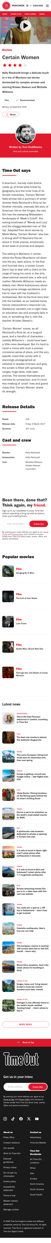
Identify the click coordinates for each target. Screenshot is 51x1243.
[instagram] (5, 1119)
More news (25, 1025)
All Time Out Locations (36, 1161)
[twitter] (29, 1119)
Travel (42, 14)
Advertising (35, 1138)
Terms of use (9, 1196)
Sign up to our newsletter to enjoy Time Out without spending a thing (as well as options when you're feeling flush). (23, 514)
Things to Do (15, 14)
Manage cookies (11, 1210)
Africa (32, 1168)
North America (37, 1184)
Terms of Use (8, 1100)
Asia (32, 1174)
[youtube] (37, 1119)
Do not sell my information (10, 1175)
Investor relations (11, 1143)
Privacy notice (9, 1168)
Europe (33, 1179)
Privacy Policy (17, 535)
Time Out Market (38, 1143)
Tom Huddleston (32, 147)
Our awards (8, 1148)
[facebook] (21, 1119)
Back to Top (28, 1043)
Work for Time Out (12, 1154)
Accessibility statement (9, 1189)
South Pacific (36, 1195)
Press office (8, 1138)
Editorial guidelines (8, 1161)
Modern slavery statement (10, 1203)
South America (37, 1190)
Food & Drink (30, 14)
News (5, 14)
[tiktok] (13, 1119)
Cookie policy (9, 1182)
